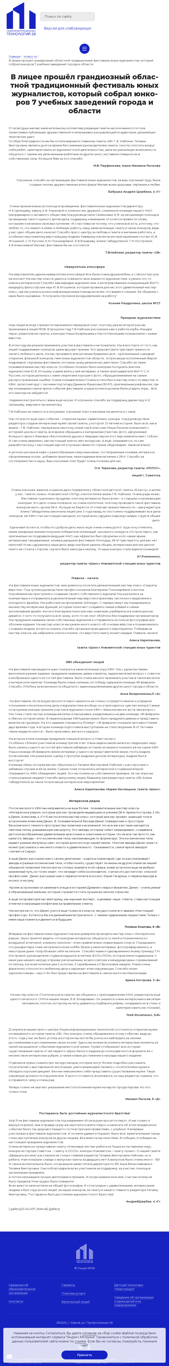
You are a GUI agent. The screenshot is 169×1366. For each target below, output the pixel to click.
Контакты (16, 1301)
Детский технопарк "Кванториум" (128, 1287)
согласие (89, 1333)
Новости (30, 56)
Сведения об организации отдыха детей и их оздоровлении (134, 1301)
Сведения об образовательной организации (22, 1288)
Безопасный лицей (75, 1301)
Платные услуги (73, 1293)
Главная (14, 56)
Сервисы (68, 1285)
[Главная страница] (21, 18)
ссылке (80, 1341)
